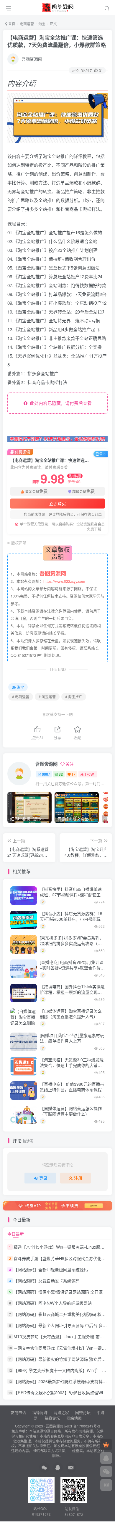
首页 (11, 23)
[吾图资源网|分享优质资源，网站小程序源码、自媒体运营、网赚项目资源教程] (57, 7)
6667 (46, 774)
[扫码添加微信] (106, 1471)
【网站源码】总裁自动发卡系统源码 (47, 1281)
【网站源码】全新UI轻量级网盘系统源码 (51, 1269)
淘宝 (41, 23)
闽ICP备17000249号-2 (82, 1426)
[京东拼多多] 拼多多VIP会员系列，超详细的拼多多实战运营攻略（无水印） (72, 943)
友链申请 (18, 1412)
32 (61, 774)
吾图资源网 (32, 59)
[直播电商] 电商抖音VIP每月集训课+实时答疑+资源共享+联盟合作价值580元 (72, 967)
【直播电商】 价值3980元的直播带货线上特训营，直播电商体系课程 (72, 1087)
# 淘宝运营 (47, 696)
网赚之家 (61, 1412)
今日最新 (15, 1234)
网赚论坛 (83, 1412)
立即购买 (57, 503)
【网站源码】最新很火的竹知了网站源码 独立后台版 (62, 1359)
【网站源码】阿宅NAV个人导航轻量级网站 (53, 1303)
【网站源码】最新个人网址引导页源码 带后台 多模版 (62, 1325)
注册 (78, 1178)
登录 (43, 1178)
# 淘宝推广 (73, 696)
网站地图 (74, 1418)
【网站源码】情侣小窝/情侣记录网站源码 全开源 (58, 1292)
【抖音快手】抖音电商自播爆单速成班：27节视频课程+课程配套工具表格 (72, 894)
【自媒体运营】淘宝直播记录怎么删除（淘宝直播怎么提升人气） (71, 1014)
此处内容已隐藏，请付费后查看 (59, 403)
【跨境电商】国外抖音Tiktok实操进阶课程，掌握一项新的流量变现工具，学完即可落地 (72, 992)
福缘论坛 (52, 1418)
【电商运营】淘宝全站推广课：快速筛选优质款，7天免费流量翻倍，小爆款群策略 (56, 41)
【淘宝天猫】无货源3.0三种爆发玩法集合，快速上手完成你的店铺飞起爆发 (72, 1065)
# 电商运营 (20, 696)
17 (73, 774)
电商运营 (27, 23)
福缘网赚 (40, 1412)
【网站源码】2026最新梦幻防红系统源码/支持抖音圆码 (64, 1381)
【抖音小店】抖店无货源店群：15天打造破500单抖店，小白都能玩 (71, 916)
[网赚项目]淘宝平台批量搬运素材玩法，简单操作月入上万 (72, 1038)
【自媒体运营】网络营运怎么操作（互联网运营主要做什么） (71, 1111)
